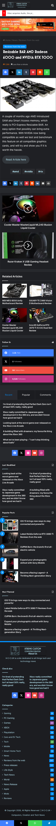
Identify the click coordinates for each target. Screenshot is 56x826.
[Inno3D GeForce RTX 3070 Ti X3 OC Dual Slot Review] (41, 315)
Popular (26, 394)
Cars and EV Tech (12, 737)
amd (16, 171)
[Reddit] (32, 183)
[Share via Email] (43, 183)
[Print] (48, 183)
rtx (41, 171)
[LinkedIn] (15, 183)
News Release (10, 784)
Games (7, 723)
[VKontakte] (37, 183)
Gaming (7, 713)
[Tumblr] (21, 183)
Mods (6, 793)
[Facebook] (5, 183)
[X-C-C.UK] (18, 5)
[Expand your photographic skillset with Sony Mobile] (10, 563)
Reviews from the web (29, 40)
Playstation (9, 732)
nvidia (29, 171)
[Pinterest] (26, 183)
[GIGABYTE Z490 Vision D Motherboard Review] (41, 291)
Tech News (9, 774)
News (14, 40)
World (6, 779)
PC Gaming (9, 718)
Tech (6, 742)
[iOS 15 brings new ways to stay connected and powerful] (10, 525)
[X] (10, 183)
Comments (45, 394)
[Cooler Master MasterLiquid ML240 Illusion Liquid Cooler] (14, 315)
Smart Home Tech (12, 751)
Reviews (8, 798)
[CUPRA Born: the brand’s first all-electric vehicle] (10, 550)
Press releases (10, 765)
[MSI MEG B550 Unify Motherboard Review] (14, 291)
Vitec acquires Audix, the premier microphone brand (30, 13)
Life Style (8, 770)
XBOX (6, 727)
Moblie (7, 746)
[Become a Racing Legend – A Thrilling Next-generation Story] (10, 576)
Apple (6, 789)
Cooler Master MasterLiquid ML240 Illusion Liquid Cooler (12, 328)
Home (8, 40)
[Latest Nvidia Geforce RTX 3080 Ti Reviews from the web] (10, 538)
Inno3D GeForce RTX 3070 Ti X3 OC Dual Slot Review (40, 328)
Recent (8, 394)
